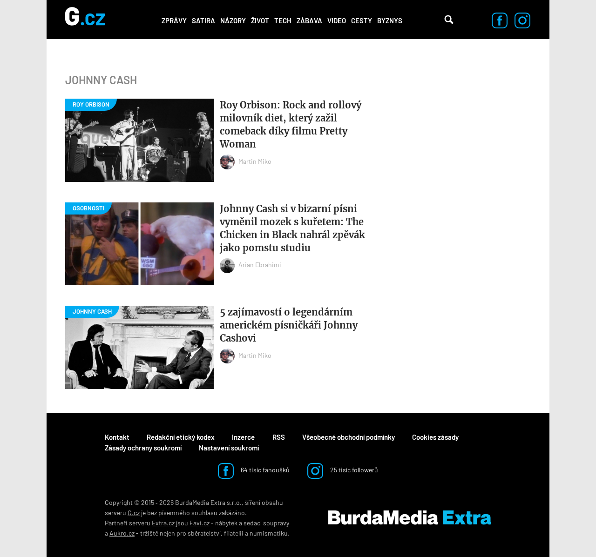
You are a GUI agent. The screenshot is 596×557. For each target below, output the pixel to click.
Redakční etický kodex (181, 437)
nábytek (226, 523)
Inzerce (243, 437)
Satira (203, 20)
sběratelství (204, 533)
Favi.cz (200, 523)
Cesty (361, 20)
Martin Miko (254, 161)
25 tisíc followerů (353, 470)
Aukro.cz (122, 533)
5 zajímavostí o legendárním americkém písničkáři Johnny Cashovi (289, 325)
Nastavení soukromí (229, 447)
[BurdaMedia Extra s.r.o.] (409, 517)
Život (260, 20)
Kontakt (117, 437)
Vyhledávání (449, 19)
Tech (282, 20)
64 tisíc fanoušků (264, 470)
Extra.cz (163, 523)
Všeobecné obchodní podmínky (348, 437)
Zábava (309, 20)
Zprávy (174, 20)
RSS (278, 437)
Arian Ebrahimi (259, 264)
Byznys (389, 20)
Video (336, 20)
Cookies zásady (435, 437)
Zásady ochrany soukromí (143, 447)
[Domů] (85, 19)
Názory (233, 20)
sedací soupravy (266, 523)
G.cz (134, 513)
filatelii (234, 533)
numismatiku (269, 533)
